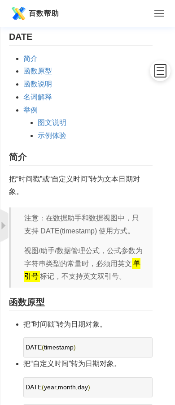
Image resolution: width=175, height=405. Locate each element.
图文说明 (52, 122)
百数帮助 (44, 13)
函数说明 (37, 84)
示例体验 (52, 135)
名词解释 (37, 97)
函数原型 (37, 71)
